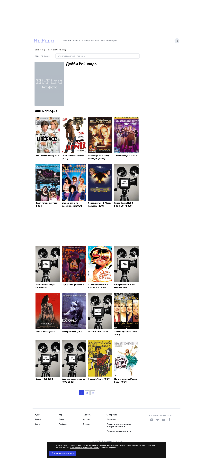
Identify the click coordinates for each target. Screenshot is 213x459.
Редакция (111, 419)
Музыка (86, 419)
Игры (61, 415)
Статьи (76, 41)
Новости (67, 41)
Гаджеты (86, 415)
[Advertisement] (87, 227)
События (63, 424)
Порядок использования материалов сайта (118, 425)
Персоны (46, 50)
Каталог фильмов (90, 41)
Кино (37, 50)
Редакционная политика (118, 431)
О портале (111, 415)
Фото (37, 424)
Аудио (38, 415)
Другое (86, 424)
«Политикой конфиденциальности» (84, 448)
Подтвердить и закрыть (63, 453)
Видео (38, 419)
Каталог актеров (109, 41)
